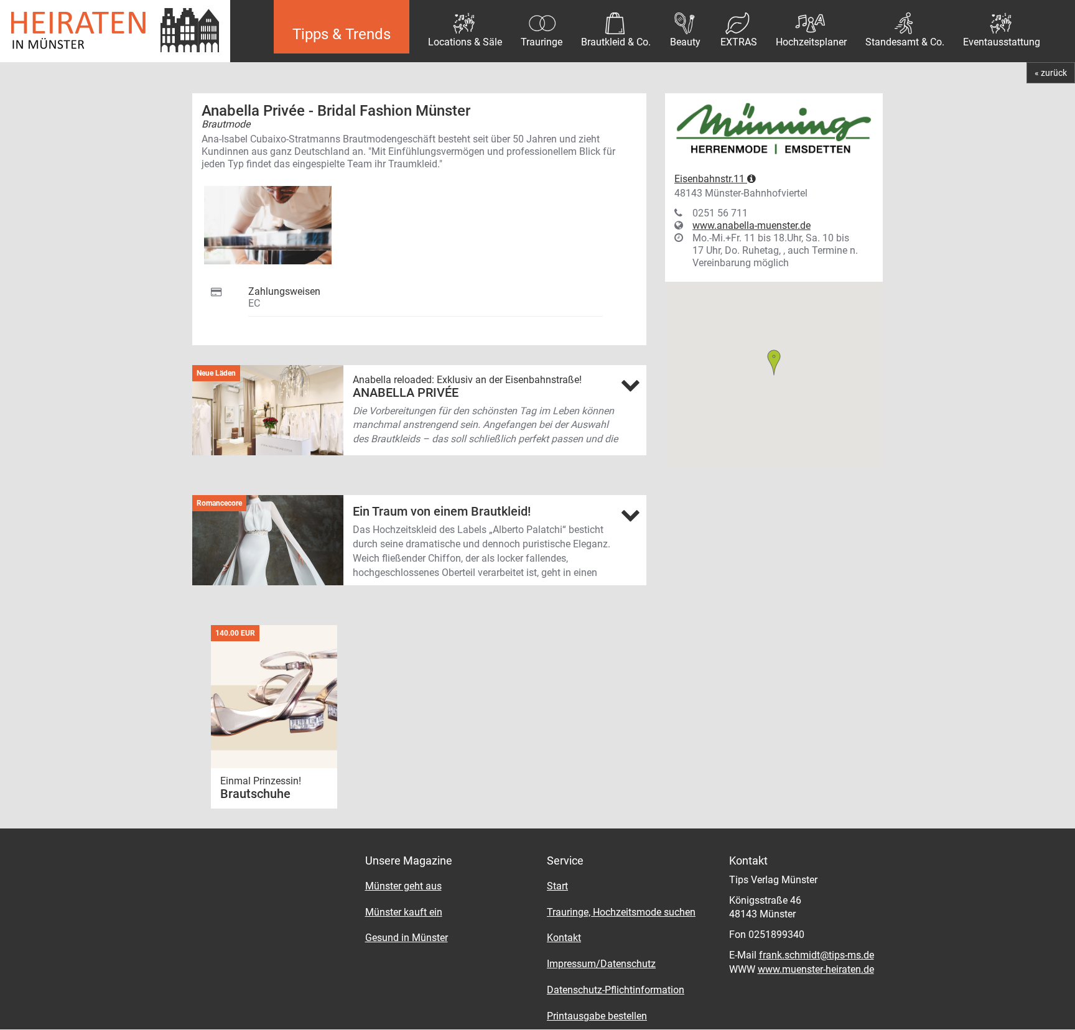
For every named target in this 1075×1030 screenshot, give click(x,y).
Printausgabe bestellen (597, 1016)
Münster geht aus (403, 886)
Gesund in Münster (406, 938)
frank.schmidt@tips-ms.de (816, 955)
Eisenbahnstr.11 (710, 179)
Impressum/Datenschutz (601, 964)
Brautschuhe (255, 793)
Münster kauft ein (403, 912)
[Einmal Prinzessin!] (274, 696)
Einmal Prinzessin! (262, 781)
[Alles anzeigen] (630, 385)
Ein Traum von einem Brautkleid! (442, 511)
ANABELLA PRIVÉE (405, 392)
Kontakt (564, 938)
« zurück (1051, 73)
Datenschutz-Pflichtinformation (615, 990)
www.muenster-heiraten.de (816, 969)
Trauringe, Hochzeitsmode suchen (621, 912)
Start (557, 886)
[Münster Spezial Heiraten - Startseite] (127, 31)
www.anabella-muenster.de (751, 225)
